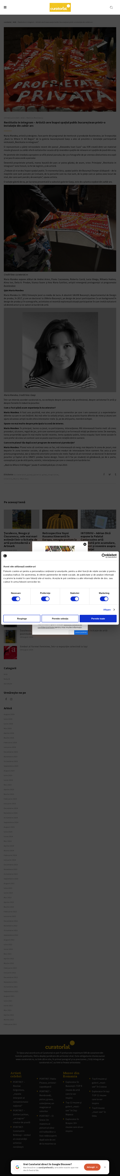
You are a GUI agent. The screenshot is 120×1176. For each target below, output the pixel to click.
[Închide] (105, 1167)
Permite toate (98, 618)
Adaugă (91, 1167)
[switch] (45, 599)
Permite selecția (60, 618)
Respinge (22, 618)
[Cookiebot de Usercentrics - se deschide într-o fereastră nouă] (104, 556)
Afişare (107, 609)
